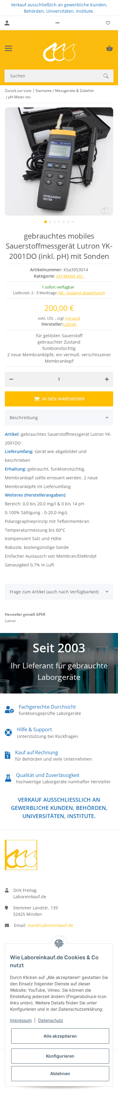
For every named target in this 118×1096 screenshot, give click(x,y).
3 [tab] (54, 221)
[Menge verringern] (11, 379)
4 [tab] (59, 221)
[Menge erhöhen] (106, 379)
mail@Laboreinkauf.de (50, 925)
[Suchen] (105, 76)
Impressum (21, 1020)
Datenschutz (50, 1020)
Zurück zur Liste (18, 90)
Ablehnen (60, 1073)
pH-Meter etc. (70, 276)
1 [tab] (45, 221)
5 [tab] (63, 221)
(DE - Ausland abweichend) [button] (81, 292)
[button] (57, 23)
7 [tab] (72, 221)
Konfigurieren (60, 1055)
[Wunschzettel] (108, 23)
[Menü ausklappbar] (8, 48)
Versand (72, 318)
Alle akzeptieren (60, 1036)
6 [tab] (68, 221)
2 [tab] (50, 221)
